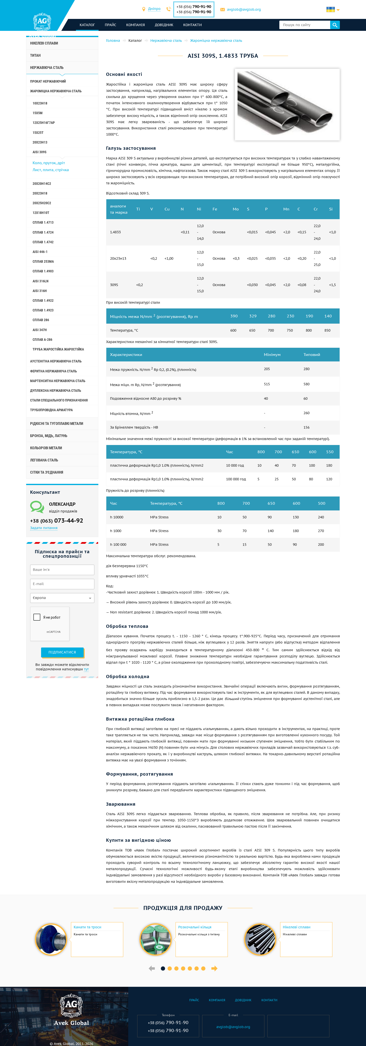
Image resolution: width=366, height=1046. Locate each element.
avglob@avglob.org (244, 9)
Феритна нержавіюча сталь (53, 371)
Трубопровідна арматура (51, 410)
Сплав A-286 (42, 340)
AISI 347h (40, 330)
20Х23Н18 (40, 193)
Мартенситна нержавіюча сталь (57, 381)
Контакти (192, 25)
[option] (78, 939)
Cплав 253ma (43, 261)
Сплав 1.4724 (43, 232)
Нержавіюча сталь (46, 67)
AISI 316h (40, 291)
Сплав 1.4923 (43, 310)
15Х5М (38, 113)
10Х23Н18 (40, 103)
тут (86, 669)
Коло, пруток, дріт (49, 162)
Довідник (164, 25)
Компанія (135, 25)
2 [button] (170, 968)
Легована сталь (44, 460)
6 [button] (196, 968)
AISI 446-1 (40, 252)
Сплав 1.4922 (43, 300)
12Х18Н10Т (41, 213)
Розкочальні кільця (194, 927)
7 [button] (203, 968)
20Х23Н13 (40, 142)
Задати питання (44, 528)
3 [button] (176, 968)
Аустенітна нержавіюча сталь (56, 361)
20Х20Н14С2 (42, 184)
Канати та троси (87, 927)
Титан (35, 55)
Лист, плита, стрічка (51, 169)
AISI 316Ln (41, 281)
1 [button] (163, 968)
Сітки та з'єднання (46, 472)
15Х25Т (38, 133)
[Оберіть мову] (333, 9)
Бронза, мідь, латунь (48, 436)
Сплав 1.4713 (43, 222)
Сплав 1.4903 (43, 271)
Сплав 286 (41, 320)
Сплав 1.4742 (43, 242)
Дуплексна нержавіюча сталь (55, 391)
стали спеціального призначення (59, 400)
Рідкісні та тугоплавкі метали (56, 423)
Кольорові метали (46, 448)
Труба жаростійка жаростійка (58, 349)
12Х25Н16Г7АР (44, 123)
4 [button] (183, 968)
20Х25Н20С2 (42, 203)
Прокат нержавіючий (48, 81)
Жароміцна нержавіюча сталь (56, 91)
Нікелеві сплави (44, 43)
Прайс (110, 25)
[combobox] (154, 9)
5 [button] (190, 968)
